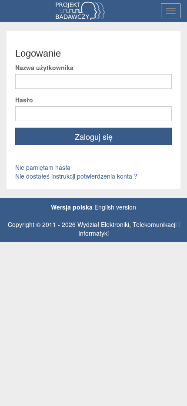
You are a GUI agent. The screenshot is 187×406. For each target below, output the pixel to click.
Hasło (24, 99)
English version (115, 207)
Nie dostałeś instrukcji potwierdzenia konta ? (76, 176)
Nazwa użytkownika (44, 67)
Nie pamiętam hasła (42, 167)
